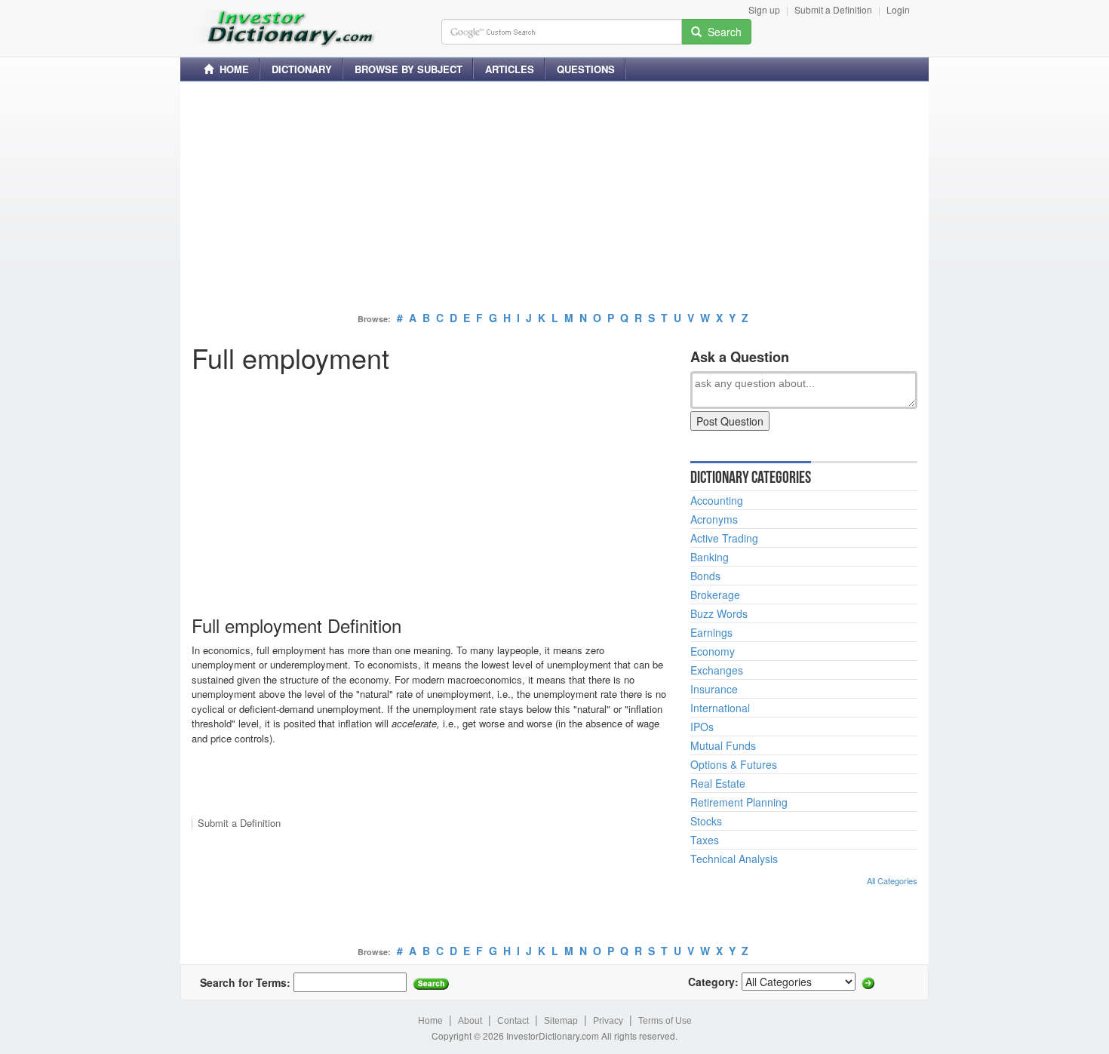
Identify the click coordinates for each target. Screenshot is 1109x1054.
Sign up (764, 9)
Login (898, 9)
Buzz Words (719, 613)
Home (430, 1021)
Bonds (705, 575)
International (720, 707)
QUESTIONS (586, 69)
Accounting (716, 500)
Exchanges (716, 670)
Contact (513, 1021)
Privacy (608, 1021)
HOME (231, 69)
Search (722, 31)
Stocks (706, 820)
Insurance (714, 688)
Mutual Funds (723, 745)
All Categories (892, 880)
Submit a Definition (833, 9)
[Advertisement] (554, 198)
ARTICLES (509, 69)
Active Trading (724, 537)
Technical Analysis (734, 858)
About (470, 1021)
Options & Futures (733, 764)
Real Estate (717, 783)
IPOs (702, 726)
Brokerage (715, 594)
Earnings (711, 632)
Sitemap (561, 1021)
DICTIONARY (302, 69)
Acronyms (714, 519)
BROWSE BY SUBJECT (408, 69)
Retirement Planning (739, 802)
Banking (709, 556)
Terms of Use (665, 1021)
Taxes (704, 839)
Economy (712, 651)
